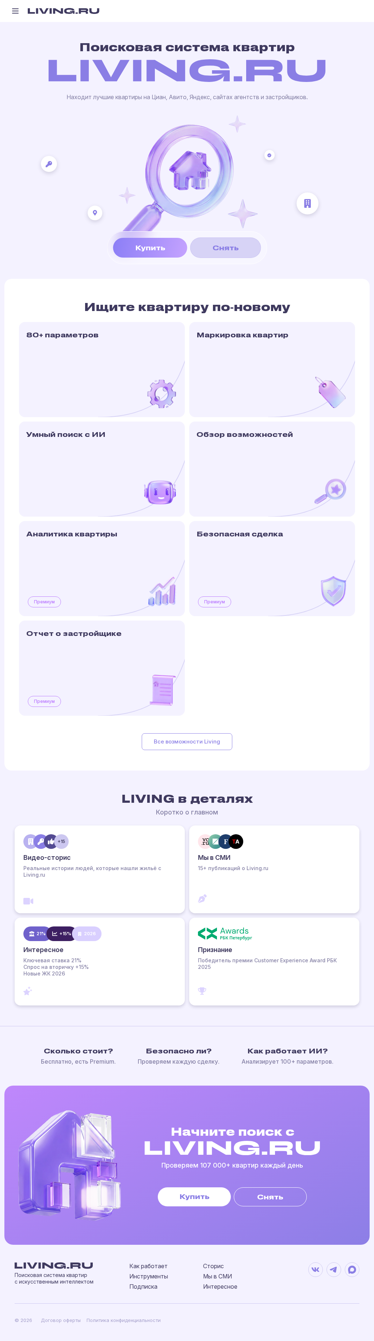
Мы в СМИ (217, 1276)
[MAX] (352, 1269)
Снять (226, 247)
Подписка (143, 1286)
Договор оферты (61, 1320)
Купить (150, 247)
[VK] (315, 1269)
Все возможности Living (187, 741)
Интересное (220, 1286)
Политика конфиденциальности (124, 1320)
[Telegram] (334, 1269)
